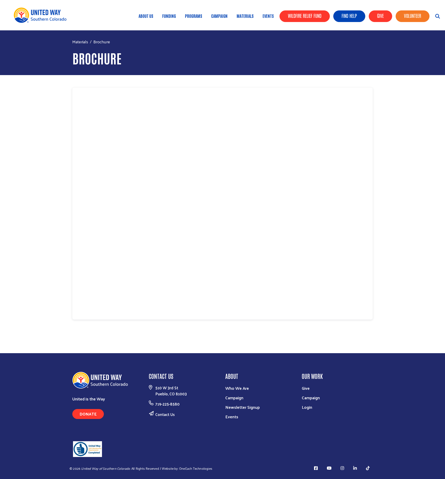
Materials (245, 16)
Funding (169, 16)
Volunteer (412, 16)
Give (380, 16)
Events (268, 16)
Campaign (219, 16)
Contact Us (165, 414)
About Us (146, 16)
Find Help (349, 16)
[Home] (41, 15)
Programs (193, 16)
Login (307, 407)
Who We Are (237, 388)
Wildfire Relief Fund (304, 16)
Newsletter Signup (242, 407)
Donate (88, 414)
